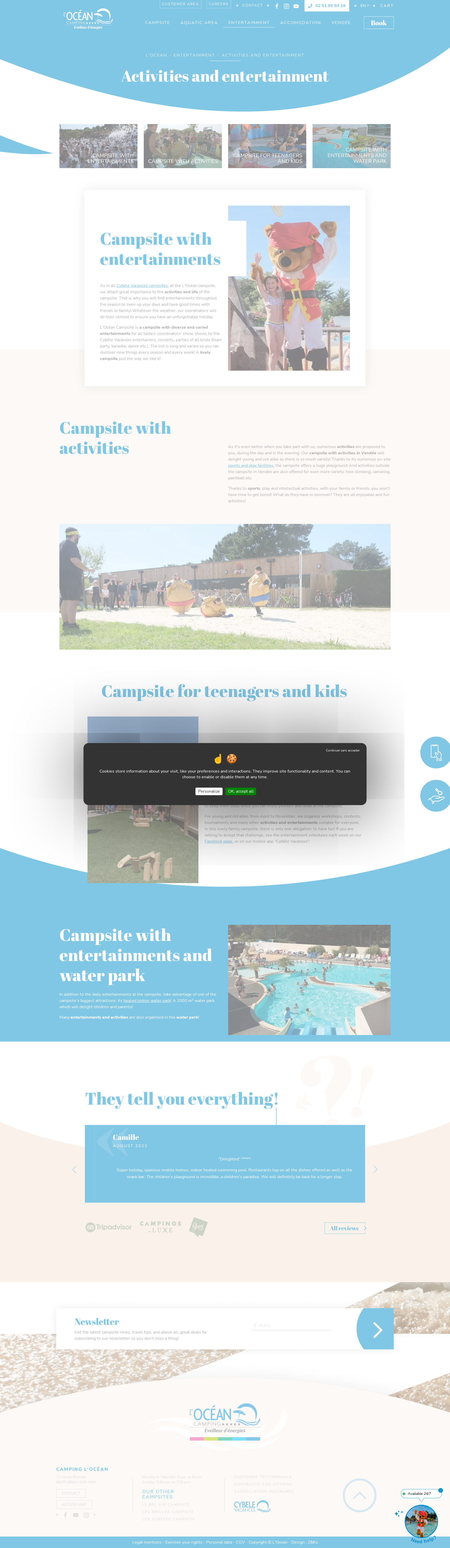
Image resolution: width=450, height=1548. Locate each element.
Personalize (209, 791)
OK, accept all (241, 791)
